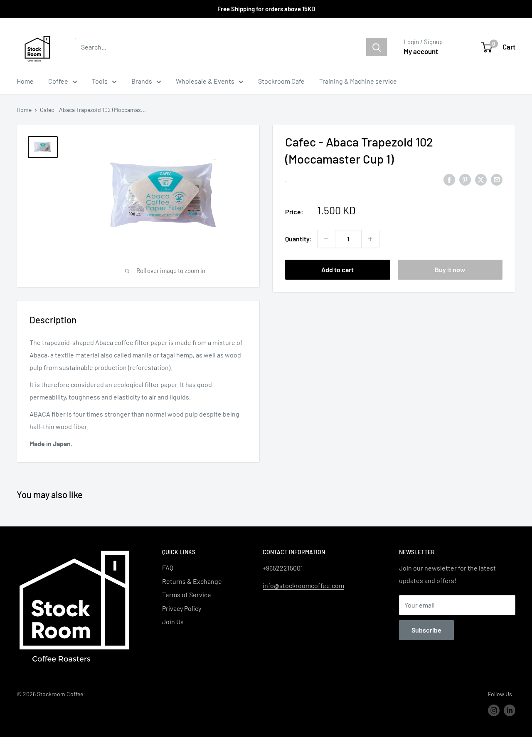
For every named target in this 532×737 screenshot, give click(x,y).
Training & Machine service (358, 81)
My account (421, 51)
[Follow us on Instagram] (494, 710)
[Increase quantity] (370, 239)
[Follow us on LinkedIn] (509, 710)
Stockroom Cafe (281, 81)
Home (25, 81)
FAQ (167, 567)
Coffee (58, 81)
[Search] (376, 47)
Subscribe (426, 630)
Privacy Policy (181, 608)
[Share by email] (496, 179)
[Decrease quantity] (326, 239)
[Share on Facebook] (449, 179)
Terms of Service (186, 594)
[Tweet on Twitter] (481, 179)
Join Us (173, 621)
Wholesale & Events (205, 81)
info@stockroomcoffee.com (303, 585)
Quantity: (298, 239)
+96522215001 (283, 568)
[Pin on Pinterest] (465, 179)
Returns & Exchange (192, 581)
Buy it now (450, 269)
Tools (100, 81)
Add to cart (337, 269)
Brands (141, 81)
